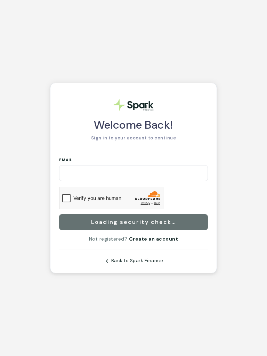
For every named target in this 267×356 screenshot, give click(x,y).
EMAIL (65, 159)
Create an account (153, 239)
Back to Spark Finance (136, 261)
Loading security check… (133, 222)
